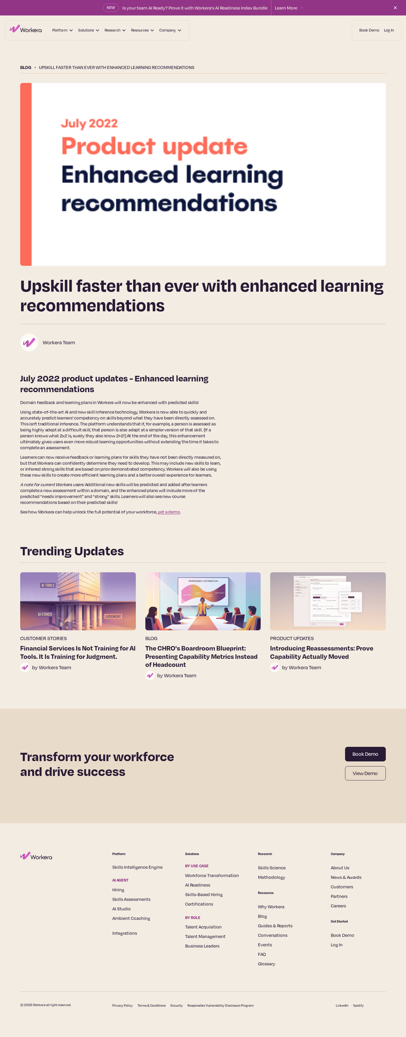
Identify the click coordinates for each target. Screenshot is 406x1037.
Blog (262, 916)
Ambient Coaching (131, 918)
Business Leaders (202, 945)
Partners (339, 896)
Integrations (124, 933)
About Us (340, 867)
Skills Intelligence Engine (137, 867)
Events (265, 944)
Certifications (199, 903)
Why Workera (271, 906)
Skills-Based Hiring (204, 894)
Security (176, 1005)
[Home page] (26, 30)
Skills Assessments (131, 899)
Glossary (266, 963)
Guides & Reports (275, 925)
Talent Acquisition (203, 926)
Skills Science (272, 867)
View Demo (365, 773)
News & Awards (346, 877)
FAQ (262, 954)
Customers (342, 886)
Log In (389, 30)
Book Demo (369, 30)
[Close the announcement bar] (395, 7)
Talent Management (205, 936)
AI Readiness (197, 884)
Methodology (271, 877)
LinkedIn (342, 1005)
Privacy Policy (122, 1005)
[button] (63, 30)
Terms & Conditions (152, 1005)
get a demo (169, 511)
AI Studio (121, 908)
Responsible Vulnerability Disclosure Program (221, 1005)
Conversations (272, 935)
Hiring (118, 889)
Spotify (358, 1005)
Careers (338, 905)
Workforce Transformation (212, 875)
